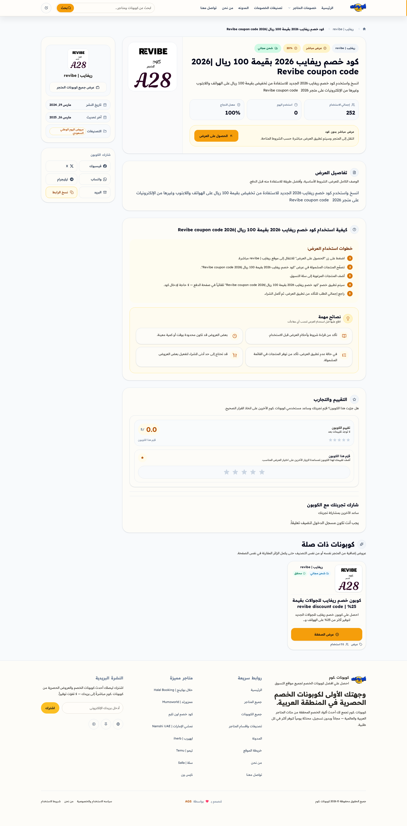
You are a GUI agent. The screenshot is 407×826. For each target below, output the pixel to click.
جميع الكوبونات (251, 714)
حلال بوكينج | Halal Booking (173, 690)
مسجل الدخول (324, 522)
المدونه (243, 8)
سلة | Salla (185, 762)
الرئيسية (327, 8)
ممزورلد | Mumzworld (177, 702)
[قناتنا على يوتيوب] (94, 724)
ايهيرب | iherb (183, 738)
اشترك (50, 708)
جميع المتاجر (253, 702)
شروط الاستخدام (51, 801)
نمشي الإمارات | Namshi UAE (172, 726)
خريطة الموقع (252, 750)
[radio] (261, 472)
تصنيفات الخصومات (268, 8)
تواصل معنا (208, 8)
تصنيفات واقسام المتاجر (245, 726)
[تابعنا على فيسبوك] (118, 724)
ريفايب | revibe (343, 29)
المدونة (257, 738)
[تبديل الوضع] (46, 8)
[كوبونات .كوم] (352, 8)
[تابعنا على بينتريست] (106, 724)
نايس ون (187, 774)
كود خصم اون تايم (181, 714)
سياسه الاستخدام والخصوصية (94, 801)
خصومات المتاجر (304, 8)
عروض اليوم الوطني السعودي (72, 131)
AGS (188, 801)
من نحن (227, 8)
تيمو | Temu (184, 750)
